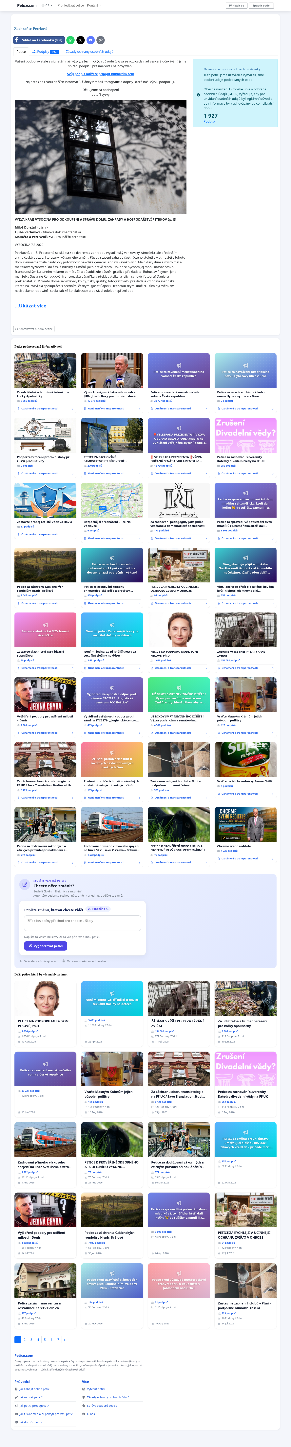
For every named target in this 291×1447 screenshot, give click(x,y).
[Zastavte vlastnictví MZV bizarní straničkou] (45, 642)
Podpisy (47, 51)
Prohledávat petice (71, 5)
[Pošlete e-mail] (91, 40)
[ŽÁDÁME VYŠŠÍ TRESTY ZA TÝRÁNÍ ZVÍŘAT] (246, 642)
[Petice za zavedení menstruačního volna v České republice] (179, 383)
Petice (21, 51)
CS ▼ (49, 5)
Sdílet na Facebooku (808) (42, 40)
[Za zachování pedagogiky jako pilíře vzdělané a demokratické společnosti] (179, 513)
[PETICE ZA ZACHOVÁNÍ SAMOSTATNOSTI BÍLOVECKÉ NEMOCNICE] (112, 448)
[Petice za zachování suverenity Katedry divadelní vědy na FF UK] (246, 448)
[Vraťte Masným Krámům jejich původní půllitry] (246, 707)
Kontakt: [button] (93, 5)
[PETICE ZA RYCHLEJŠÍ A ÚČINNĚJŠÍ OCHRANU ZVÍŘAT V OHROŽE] (179, 578)
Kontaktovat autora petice (36, 329)
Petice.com (26, 5)
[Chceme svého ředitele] (246, 835)
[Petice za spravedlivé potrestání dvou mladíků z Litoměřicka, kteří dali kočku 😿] (246, 513)
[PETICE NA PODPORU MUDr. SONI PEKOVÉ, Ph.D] (179, 642)
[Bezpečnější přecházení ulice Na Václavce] (112, 513)
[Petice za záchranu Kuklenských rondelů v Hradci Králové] (45, 578)
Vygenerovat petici (48, 946)
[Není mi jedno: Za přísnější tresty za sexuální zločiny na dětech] (112, 642)
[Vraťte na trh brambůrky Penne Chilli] (246, 770)
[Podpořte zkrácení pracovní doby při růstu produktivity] (45, 448)
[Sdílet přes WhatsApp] (70, 40)
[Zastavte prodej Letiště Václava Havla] (45, 511)
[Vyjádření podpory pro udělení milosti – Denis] (45, 707)
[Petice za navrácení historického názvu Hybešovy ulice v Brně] (246, 383)
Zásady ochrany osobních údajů (89, 51)
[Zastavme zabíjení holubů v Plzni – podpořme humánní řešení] (179, 772)
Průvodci (22, 1381)
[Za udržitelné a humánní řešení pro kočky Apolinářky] (45, 383)
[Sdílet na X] (80, 40)
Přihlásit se (236, 5)
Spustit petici (261, 5)
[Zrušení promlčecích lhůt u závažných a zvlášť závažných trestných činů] (112, 772)
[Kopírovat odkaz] (100, 40)
